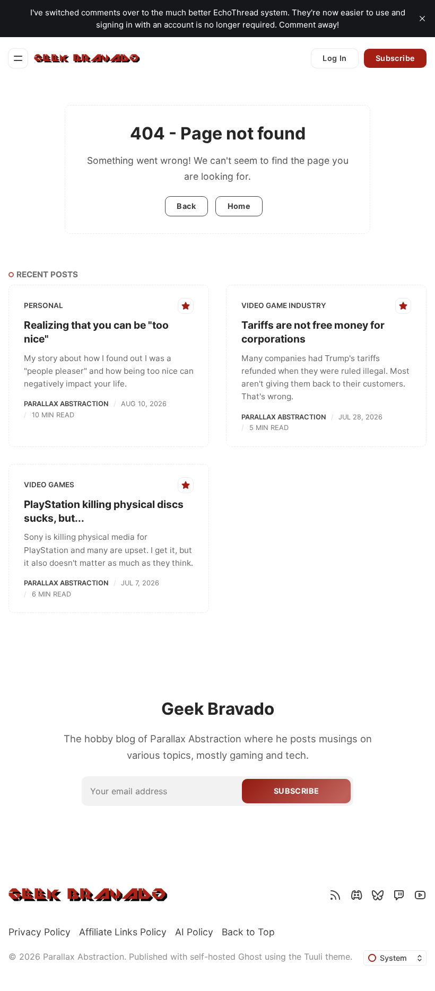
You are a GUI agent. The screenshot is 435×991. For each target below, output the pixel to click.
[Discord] (356, 895)
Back (186, 206)
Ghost (250, 956)
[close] (422, 18)
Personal (43, 305)
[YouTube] (420, 895)
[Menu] (18, 58)
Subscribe (395, 58)
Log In (334, 58)
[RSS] (335, 895)
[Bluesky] (377, 895)
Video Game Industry (283, 305)
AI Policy (194, 931)
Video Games (49, 484)
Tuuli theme (327, 956)
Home (239, 206)
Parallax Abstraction (66, 404)
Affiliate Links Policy (123, 931)
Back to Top (248, 931)
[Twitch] (399, 895)
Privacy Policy (39, 931)
